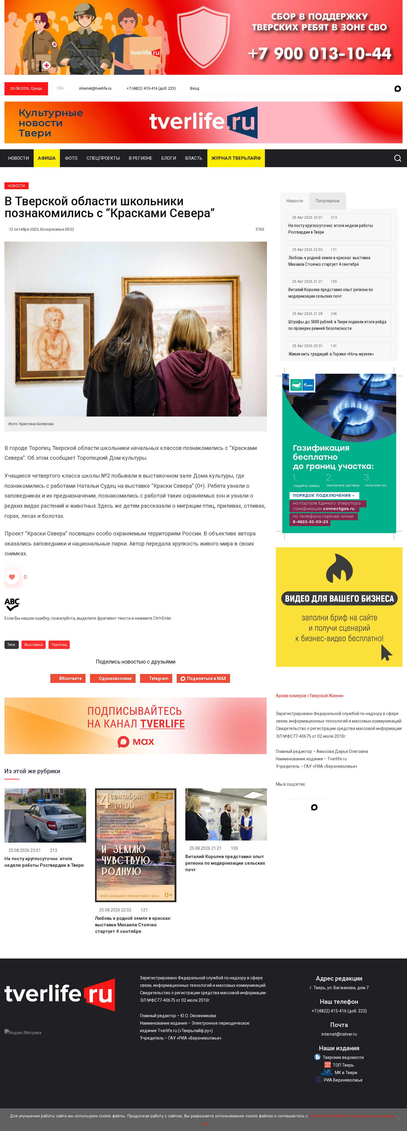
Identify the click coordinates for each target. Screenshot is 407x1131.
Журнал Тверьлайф (236, 158)
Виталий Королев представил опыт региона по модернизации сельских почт (225, 863)
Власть (193, 158)
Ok (205, 1123)
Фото (71, 158)
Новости (18, 158)
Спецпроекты (103, 158)
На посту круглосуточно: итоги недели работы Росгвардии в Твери (330, 229)
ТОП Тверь (343, 1065)
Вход (194, 88)
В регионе (140, 158)
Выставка (33, 644)
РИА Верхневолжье (343, 1080)
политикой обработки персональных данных (352, 1115)
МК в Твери (346, 1072)
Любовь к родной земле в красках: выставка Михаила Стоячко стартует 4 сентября (133, 925)
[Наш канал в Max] (398, 89)
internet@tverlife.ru (94, 88)
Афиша (47, 158)
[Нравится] (11, 577)
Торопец (59, 644)
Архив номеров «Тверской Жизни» (310, 695)
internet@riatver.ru (339, 1034)
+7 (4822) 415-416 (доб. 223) (151, 88)
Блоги (168, 158)
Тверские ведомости (343, 1057)
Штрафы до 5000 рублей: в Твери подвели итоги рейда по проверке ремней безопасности (337, 325)
